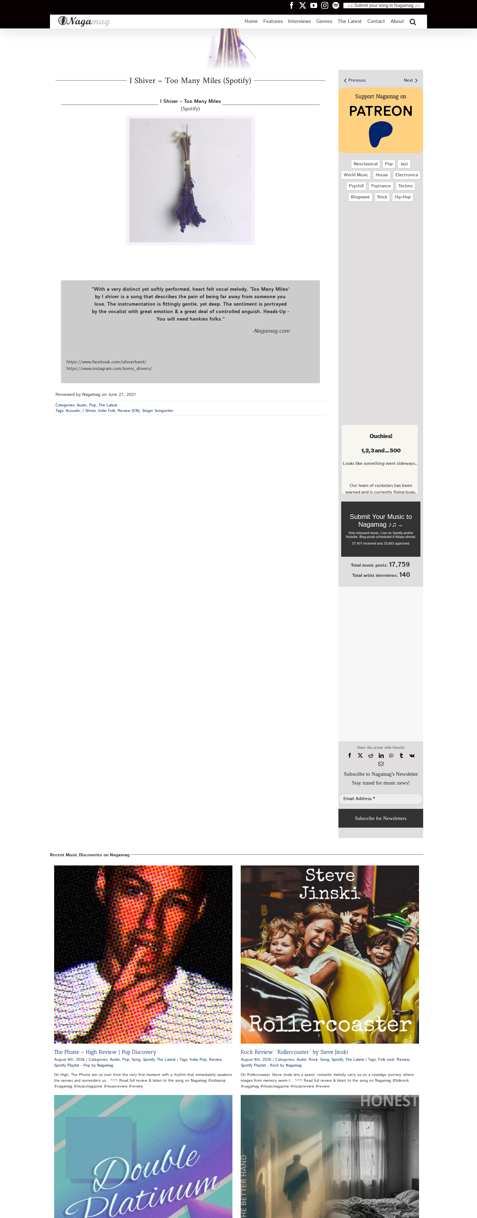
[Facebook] (349, 755)
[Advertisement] (379, 234)
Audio (82, 405)
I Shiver (89, 411)
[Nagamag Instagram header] (326, 5)
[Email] (381, 764)
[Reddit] (370, 755)
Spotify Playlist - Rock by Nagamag (271, 1065)
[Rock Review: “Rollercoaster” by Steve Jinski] (330, 954)
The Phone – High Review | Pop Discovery (105, 1052)
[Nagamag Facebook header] (293, 5)
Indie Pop (198, 1059)
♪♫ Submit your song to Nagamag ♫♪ (384, 5)
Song (136, 1059)
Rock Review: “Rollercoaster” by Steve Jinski (294, 1052)
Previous (356, 80)
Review (215, 1059)
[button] (413, 21)
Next (408, 80)
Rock (382, 197)
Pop (92, 405)
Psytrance (381, 186)
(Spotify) (190, 105)
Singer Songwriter (157, 411)
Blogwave (360, 197)
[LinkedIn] (381, 755)
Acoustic (73, 411)
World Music (356, 175)
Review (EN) (129, 411)
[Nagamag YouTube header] (315, 5)
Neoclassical (366, 164)
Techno (405, 186)
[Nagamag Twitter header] (304, 5)
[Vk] (412, 755)
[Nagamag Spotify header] (337, 5)
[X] (360, 755)
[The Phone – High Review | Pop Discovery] (143, 954)
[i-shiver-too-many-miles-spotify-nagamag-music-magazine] (190, 117)
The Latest (108, 405)
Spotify (148, 1059)
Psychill (356, 186)
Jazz (404, 164)
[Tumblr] (401, 755)
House (382, 175)
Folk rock (386, 1059)
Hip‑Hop (403, 197)
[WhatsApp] (391, 755)
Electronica (407, 175)
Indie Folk (106, 411)
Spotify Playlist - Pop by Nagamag (83, 1065)
